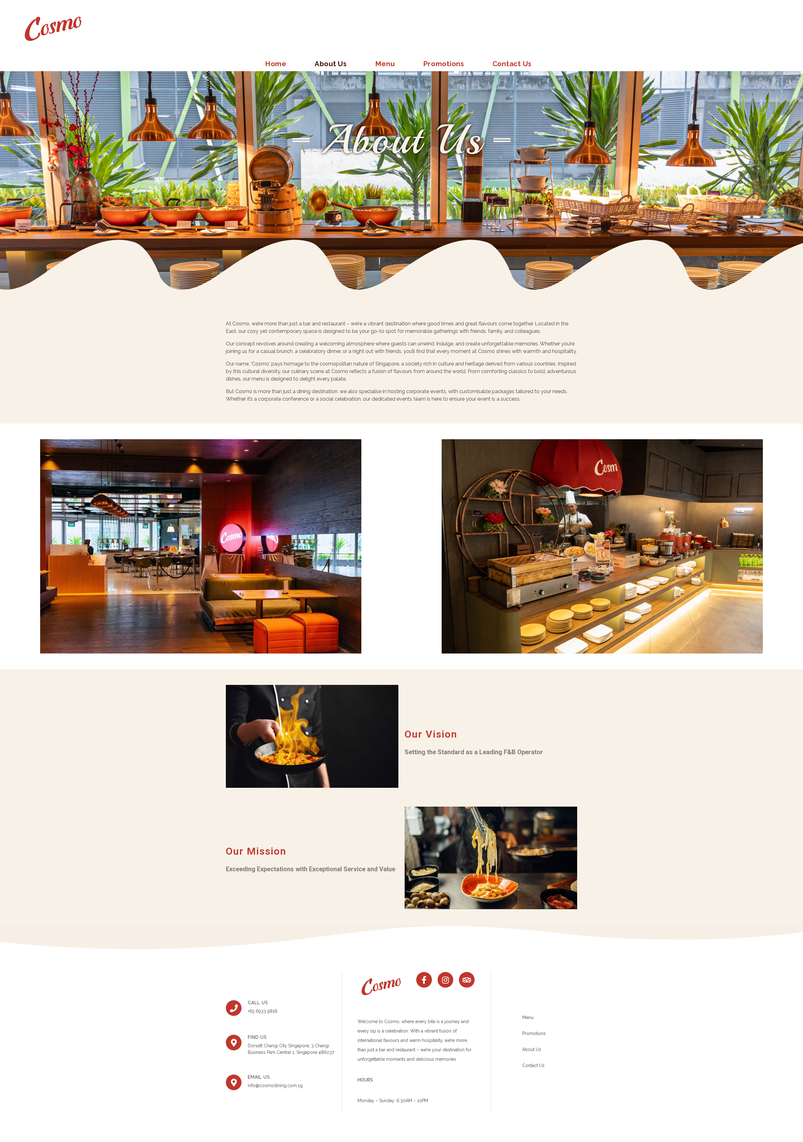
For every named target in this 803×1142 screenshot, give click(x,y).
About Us (331, 64)
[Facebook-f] (424, 980)
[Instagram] (445, 980)
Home (275, 64)
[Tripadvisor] (467, 980)
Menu (385, 64)
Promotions (443, 64)
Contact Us (512, 64)
